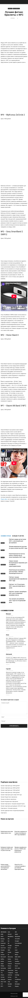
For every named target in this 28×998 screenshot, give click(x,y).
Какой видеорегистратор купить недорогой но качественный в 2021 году (17, 555)
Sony (16, 970)
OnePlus (17, 961)
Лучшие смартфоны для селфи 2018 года (11, 794)
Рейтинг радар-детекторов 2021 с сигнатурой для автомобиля (17, 540)
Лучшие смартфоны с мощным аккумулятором (12, 803)
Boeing (2, 938)
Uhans (2, 975)
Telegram (10, 972)
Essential (3, 943)
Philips (2, 966)
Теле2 (9, 986)
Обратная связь (14, 993)
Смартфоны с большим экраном (9, 808)
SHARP (9, 968)
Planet (9, 966)
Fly (8, 943)
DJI (8, 941)
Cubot (2, 941)
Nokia (9, 959)
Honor (9, 947)
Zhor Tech (3, 981)
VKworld (3, 979)
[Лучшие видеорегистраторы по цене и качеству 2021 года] (4, 548)
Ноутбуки (3, 573)
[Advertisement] (14, 88)
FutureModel (18, 943)
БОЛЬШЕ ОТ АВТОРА (18, 536)
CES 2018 (17, 938)
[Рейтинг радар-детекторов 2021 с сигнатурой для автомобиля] (4, 541)
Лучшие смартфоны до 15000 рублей (10, 790)
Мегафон (17, 984)
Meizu (16, 954)
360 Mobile (3, 932)
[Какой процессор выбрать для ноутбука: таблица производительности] (4, 571)
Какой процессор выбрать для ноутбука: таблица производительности (17, 571)
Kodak (9, 952)
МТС (2, 986)
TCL (2, 972)
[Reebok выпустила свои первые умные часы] (7, 825)
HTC (16, 947)
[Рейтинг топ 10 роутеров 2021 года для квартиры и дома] (4, 586)
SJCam (2, 970)
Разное (2, 542)
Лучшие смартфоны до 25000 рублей (10, 785)
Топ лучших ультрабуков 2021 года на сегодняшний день (17, 600)
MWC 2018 (17, 957)
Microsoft (3, 957)
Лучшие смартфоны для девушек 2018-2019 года (13, 806)
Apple (16, 934)
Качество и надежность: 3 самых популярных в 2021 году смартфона (21, 833)
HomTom (3, 947)
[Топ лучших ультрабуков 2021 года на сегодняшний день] (4, 600)
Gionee (2, 945)
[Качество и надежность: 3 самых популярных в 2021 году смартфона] (21, 825)
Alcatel (9, 934)
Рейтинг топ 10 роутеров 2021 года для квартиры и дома (17, 586)
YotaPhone (18, 979)
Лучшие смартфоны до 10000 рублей (10, 792)
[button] (26, 2)
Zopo (16, 981)
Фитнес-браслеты (16, 8)
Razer (16, 966)
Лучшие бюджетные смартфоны (9, 797)
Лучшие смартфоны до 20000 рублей (10, 788)
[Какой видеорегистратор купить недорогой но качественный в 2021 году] (4, 555)
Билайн (10, 984)
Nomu (16, 959)
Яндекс (17, 986)
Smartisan (10, 970)
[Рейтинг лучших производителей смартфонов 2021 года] (4, 578)
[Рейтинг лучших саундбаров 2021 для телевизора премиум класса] (4, 593)
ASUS (2, 936)
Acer (9, 932)
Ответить (8, 630)
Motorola (10, 957)
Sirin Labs (17, 968)
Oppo (2, 963)
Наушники (3, 564)
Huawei (3, 950)
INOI (9, 950)
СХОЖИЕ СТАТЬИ (6, 536)
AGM (2, 934)
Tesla (16, 972)
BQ (8, 938)
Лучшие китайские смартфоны (8, 799)
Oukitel (10, 963)
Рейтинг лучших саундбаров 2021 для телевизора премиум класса (18, 593)
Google (9, 945)
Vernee (2, 977)
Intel (16, 950)
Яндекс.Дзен (4, 499)
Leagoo (17, 952)
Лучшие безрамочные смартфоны (9, 801)
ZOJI (9, 981)
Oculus (9, 961)
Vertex (9, 977)
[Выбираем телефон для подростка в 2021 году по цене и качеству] (7, 841)
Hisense (17, 945)
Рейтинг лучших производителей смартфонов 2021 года (18, 578)
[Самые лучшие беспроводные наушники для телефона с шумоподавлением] (4, 562)
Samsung (3, 968)
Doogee (17, 941)
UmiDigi (17, 975)
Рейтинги (10, 8)
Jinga (2, 952)
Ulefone (10, 975)
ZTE (2, 984)
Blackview (17, 936)
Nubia (2, 961)
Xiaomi (9, 979)
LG (8, 954)
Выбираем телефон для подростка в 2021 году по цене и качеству (7, 849)
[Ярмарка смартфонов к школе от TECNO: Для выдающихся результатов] (21, 841)
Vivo (16, 977)
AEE (16, 932)
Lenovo (2, 954)
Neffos (2, 959)
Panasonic (17, 963)
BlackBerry (10, 936)
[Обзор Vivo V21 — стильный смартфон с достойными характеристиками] (21, 858)
